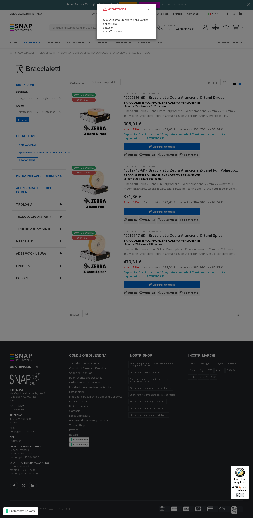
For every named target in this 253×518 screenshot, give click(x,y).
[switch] (240, 495)
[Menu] (246, 468)
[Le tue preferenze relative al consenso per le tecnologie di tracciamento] (20, 511)
